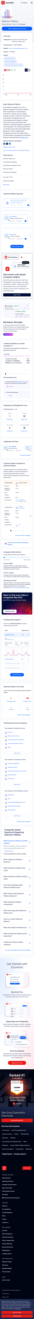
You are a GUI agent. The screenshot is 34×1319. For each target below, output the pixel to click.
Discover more (9, 611)
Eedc (9, 747)
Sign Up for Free (17, 1063)
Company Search (20, 1154)
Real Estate (29, 1149)
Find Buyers (10, 395)
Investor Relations (7, 1212)
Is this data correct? (10, 147)
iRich (9, 798)
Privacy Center (6, 1271)
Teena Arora (13, 234)
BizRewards (11, 795)
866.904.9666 (6, 1280)
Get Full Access (8, 334)
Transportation (20, 1149)
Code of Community (7, 1237)
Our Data (4, 1230)
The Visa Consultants (22, 507)
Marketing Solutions (7, 1181)
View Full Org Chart (17, 246)
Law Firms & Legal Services (18, 1130)
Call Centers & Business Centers (13, 65)
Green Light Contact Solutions (16, 739)
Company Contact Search (9, 1184)
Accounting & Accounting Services (11, 1141)
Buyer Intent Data (7, 1188)
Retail (25, 1141)
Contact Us (5, 1222)
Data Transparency (7, 1234)
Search (25, 2)
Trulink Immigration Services (15, 743)
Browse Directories (17, 1120)
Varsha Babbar (12, 446)
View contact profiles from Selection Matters (17, 150)
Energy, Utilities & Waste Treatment (20, 1145)
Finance (16, 1134)
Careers (4, 1219)
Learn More (17, 295)
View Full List (17, 753)
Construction (5, 1130)
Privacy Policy (5, 1293)
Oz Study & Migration (13, 763)
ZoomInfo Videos (7, 1262)
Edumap (10, 732)
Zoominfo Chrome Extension (12, 1198)
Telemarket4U (12, 810)
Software (12, 1138)
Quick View (10, 419)
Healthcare (5, 1145)
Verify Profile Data (7, 1244)
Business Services (10, 58)
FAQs (3, 1216)
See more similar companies (23, 535)
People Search (7, 1154)
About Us (4, 1206)
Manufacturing (25, 1134)
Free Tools (5, 1194)
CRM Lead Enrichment (8, 1191)
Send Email (11, 386)
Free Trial (26, 1168)
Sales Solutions (6, 1178)
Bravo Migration (12, 775)
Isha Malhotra (13, 216)
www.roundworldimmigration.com (18, 48)
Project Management (10, 61)
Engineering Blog (7, 1268)
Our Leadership (6, 1209)
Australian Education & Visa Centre (17, 771)
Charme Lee (11, 778)
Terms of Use (5, 1297)
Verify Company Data (8, 1240)
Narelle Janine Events (14, 736)
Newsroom (5, 1265)
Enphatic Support (12, 767)
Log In (3, 1277)
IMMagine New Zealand (14, 806)
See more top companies (24, 821)
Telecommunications (8, 1149)
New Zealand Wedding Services (16, 802)
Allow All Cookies (17, 1312)
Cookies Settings (17, 1316)
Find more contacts (25, 455)
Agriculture (5, 1138)
